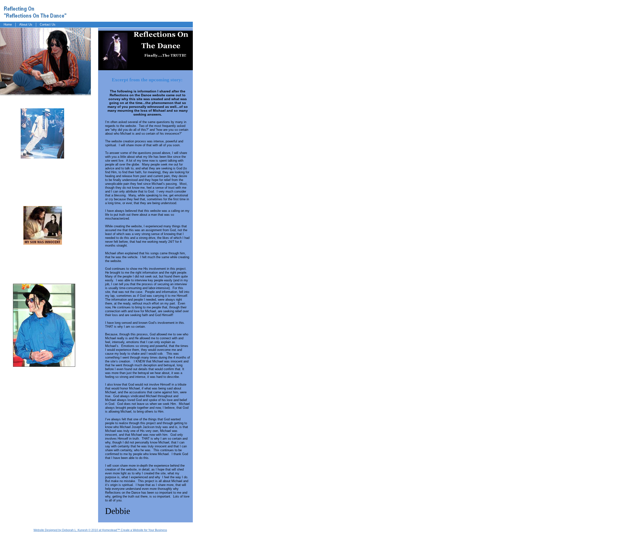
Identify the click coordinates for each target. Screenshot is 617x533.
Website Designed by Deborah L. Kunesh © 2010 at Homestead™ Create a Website (88, 530)
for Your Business (155, 530)
